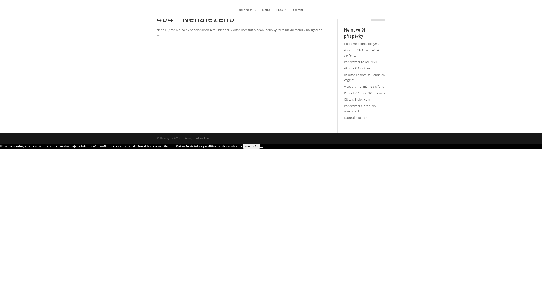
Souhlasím (251, 146)
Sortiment (245, 10)
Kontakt (298, 10)
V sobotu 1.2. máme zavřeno (364, 87)
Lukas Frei (201, 138)
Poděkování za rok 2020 (360, 62)
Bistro (266, 10)
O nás (279, 10)
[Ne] (261, 147)
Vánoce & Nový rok (357, 68)
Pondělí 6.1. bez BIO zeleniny (364, 93)
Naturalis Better (355, 118)
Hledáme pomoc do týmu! (362, 44)
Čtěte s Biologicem (357, 99)
